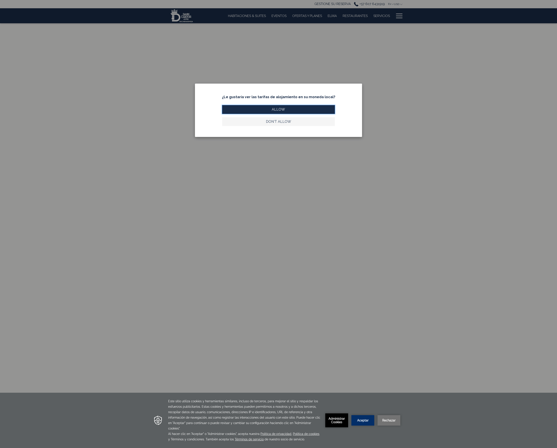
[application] (278, 420)
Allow (278, 109)
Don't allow (278, 122)
